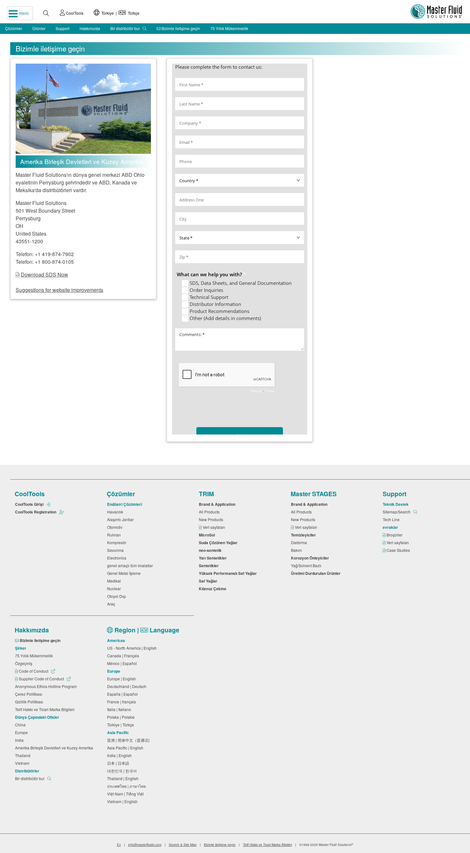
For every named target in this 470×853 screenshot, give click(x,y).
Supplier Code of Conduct (41, 678)
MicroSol (208, 535)
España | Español (123, 694)
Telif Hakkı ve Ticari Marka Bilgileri (45, 709)
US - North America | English (133, 648)
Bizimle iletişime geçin (180, 28)
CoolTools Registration (36, 512)
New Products (212, 519)
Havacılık (116, 511)
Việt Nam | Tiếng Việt (126, 793)
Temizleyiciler (304, 535)
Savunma (116, 550)
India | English (120, 755)
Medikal (115, 580)
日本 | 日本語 (119, 763)
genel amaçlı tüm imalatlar (131, 565)
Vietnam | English (123, 801)
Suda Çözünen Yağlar (219, 542)
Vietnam (23, 763)
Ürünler (38, 28)
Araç (112, 603)
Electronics (117, 557)
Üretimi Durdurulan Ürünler (316, 573)
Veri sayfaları (214, 527)
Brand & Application (218, 504)
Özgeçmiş (24, 663)
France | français (122, 701)
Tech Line (392, 519)
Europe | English (122, 678)
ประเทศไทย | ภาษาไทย (127, 786)
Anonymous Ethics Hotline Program (47, 686)
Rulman (115, 534)
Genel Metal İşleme (125, 573)
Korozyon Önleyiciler (311, 558)
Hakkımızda (90, 28)
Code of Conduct (33, 671)
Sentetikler (210, 565)
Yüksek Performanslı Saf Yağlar (229, 573)
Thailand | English (123, 778)
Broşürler (395, 534)
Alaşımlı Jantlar (121, 519)
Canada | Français (124, 655)
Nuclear (115, 588)
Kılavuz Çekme (213, 588)
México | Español (123, 663)
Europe (22, 732)
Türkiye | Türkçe (119, 13)
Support (62, 28)
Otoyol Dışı (117, 596)
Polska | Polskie (122, 717)
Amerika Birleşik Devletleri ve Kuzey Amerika (55, 747)
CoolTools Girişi (29, 504)
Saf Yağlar (209, 581)
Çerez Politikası (29, 694)
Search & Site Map (183, 844)
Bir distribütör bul (125, 28)
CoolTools (74, 13)
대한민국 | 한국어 (123, 770)
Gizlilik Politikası (30, 701)
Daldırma (300, 542)
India (20, 740)
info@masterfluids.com (144, 844)
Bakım (297, 550)
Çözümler (13, 28)
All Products (210, 511)
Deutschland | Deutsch (127, 686)
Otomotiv (115, 527)
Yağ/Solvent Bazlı (307, 565)
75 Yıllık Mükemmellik (229, 28)
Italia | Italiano (120, 709)
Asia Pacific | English (126, 747)
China (21, 724)
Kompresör (117, 542)
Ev (119, 844)
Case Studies (399, 550)
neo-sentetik (211, 550)
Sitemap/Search (397, 511)
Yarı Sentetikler (214, 558)
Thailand (23, 755)
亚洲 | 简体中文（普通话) (129, 740)
